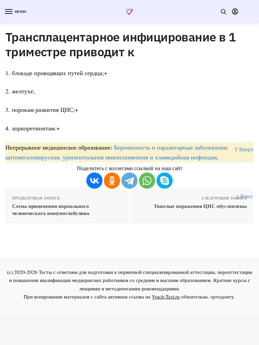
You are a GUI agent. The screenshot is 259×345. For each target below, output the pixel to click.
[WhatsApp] (147, 180)
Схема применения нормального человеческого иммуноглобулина (50, 209)
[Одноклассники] (112, 180)
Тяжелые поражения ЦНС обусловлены (200, 206)
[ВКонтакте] (94, 180)
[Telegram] (129, 180)
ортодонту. (222, 296)
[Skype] (164, 180)
